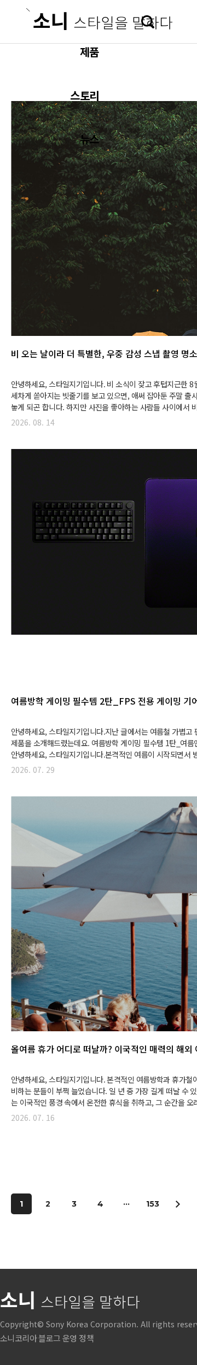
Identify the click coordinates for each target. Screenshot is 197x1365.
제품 (89, 52)
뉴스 (89, 139)
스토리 (84, 95)
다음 (177, 1204)
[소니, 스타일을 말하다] (99, 19)
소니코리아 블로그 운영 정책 (47, 1338)
